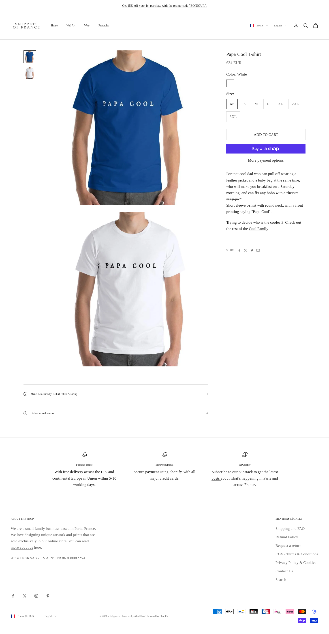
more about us (22, 547)
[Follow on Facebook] (13, 596)
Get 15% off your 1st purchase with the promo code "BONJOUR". (164, 5)
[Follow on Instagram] (36, 596)
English (278, 25)
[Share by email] (258, 250)
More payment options (266, 160)
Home (54, 25)
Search (281, 580)
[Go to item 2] (30, 73)
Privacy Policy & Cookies (296, 562)
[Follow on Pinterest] (48, 596)
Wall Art (70, 25)
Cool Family (258, 229)
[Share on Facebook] (239, 250)
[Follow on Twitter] (24, 596)
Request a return (288, 545)
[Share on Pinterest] (252, 250)
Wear (87, 25)
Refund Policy (287, 537)
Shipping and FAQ (290, 528)
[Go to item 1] (30, 56)
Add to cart (266, 134)
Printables (103, 25)
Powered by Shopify (157, 616)
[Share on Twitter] (245, 250)
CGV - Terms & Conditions (297, 554)
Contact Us (284, 571)
